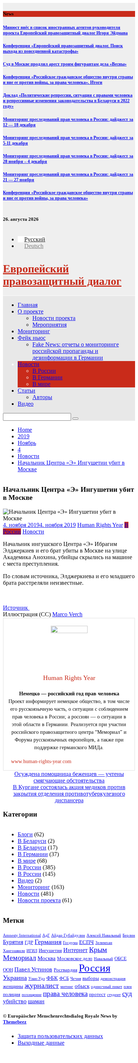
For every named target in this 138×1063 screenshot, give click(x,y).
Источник (16, 608)
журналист (42, 985)
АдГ (46, 935)
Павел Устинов (33, 969)
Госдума (70, 943)
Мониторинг (34, 331)
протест (97, 994)
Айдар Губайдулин (68, 935)
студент (114, 995)
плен (128, 987)
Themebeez (14, 1022)
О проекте (30, 311)
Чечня (75, 979)
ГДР (29, 942)
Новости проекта (53, 318)
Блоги (25, 834)
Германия (48, 941)
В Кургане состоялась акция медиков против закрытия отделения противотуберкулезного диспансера (69, 793)
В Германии (47, 377)
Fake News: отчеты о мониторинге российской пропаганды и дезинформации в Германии (75, 351)
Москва (47, 958)
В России (44, 371)
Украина (15, 977)
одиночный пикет (106, 987)
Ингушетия (50, 950)
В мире (41, 384)
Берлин (129, 935)
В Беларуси (32, 841)
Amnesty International (22, 935)
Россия (94, 968)
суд (127, 993)
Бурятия (13, 942)
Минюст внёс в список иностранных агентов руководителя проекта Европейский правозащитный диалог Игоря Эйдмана (65, 30)
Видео (25, 404)
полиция (11, 994)
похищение (32, 995)
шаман (36, 1001)
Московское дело (74, 958)
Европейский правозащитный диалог (62, 275)
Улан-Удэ (36, 979)
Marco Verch (67, 614)
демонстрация (112, 979)
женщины (13, 986)
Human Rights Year (100, 525)
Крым (98, 950)
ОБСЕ (120, 958)
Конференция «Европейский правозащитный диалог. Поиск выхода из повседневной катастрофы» (63, 48)
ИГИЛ (31, 951)
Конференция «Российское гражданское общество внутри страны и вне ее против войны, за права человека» (68, 195)
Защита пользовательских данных (60, 1036)
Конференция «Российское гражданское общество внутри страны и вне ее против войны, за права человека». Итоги (68, 79)
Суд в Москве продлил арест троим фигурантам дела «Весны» (65, 64)
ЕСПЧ (86, 942)
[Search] (75, 418)
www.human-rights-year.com (41, 761)
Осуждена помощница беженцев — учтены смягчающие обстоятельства (69, 777)
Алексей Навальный (103, 935)
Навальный (103, 959)
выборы (90, 978)
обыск (82, 986)
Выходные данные (41, 1043)
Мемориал (19, 958)
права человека (65, 993)
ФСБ (64, 978)
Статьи (26, 390)
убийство (14, 1001)
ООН (8, 970)
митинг (66, 987)
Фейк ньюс (32, 338)
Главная (28, 305)
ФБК (52, 978)
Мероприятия (49, 324)
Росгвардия (65, 970)
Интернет (75, 950)
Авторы (42, 397)
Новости (28, 364)
